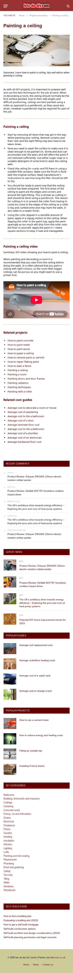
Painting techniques (19, 387)
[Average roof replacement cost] (10, 648)
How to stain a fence (19, 366)
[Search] (68, 6)
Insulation (9, 840)
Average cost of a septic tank (34, 675)
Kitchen (8, 844)
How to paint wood (19, 349)
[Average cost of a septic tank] (10, 679)
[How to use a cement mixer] (10, 723)
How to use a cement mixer (34, 720)
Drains (7, 817)
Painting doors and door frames (26, 378)
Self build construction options (20, 928)
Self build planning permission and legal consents (30, 937)
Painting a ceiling (18, 370)
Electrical (9, 821)
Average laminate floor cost (23, 424)
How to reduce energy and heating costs (41, 735)
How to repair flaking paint (23, 361)
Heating (8, 836)
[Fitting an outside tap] (10, 754)
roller (23, 215)
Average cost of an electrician (25, 437)
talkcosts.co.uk (57, 957)
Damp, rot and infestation (17, 813)
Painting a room (17, 374)
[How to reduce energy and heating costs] (10, 738)
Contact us (48, 964)
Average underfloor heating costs (37, 660)
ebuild (33, 957)
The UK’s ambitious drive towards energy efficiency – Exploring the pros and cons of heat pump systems (35, 507)
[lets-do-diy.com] (36, 6)
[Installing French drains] (10, 769)
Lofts (6, 851)
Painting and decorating (16, 855)
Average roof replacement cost (35, 645)
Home (26, 964)
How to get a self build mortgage (21, 924)
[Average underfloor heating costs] (10, 663)
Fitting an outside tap (30, 750)
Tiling (6, 878)
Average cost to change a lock (35, 691)
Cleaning (8, 806)
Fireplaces (9, 825)
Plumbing (9, 863)
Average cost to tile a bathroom (26, 416)
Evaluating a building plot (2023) (21, 920)
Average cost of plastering (23, 412)
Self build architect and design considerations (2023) (32, 933)
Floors (7, 829)
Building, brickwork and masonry (22, 798)
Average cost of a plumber (23, 433)
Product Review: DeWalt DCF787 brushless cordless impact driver (35, 493)
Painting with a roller (20, 391)
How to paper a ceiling (21, 353)
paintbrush (47, 198)
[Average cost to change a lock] (10, 694)
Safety (7, 871)
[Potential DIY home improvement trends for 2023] (10, 618)
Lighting (8, 848)
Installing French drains (31, 766)
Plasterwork (10, 859)
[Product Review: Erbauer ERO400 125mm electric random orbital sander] (10, 565)
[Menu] (5, 6)
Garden (8, 833)
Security (8, 874)
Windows (9, 886)
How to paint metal (19, 344)
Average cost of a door (21, 420)
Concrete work (12, 810)
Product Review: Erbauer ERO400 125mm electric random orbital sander (34, 478)
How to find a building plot (17, 916)
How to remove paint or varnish (26, 357)
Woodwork (9, 890)
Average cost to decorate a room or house (32, 407)
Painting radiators (18, 382)
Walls (7, 882)
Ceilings (8, 802)
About (36, 964)
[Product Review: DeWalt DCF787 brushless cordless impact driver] (10, 581)
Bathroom (9, 794)
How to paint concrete (20, 340)
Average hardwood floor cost (24, 441)
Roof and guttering (14, 867)
